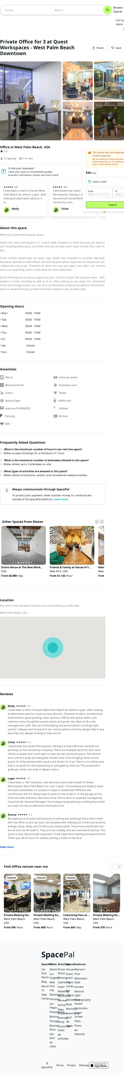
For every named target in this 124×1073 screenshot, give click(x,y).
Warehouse (73, 1000)
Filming (62, 978)
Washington (57, 994)
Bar (68, 990)
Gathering (64, 982)
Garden (79, 987)
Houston (55, 999)
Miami (53, 969)
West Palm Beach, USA (13, 613)
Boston (54, 1016)
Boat (69, 1004)
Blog (44, 981)
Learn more (61, 499)
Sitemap (84, 1065)
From (90, 191)
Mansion (71, 1009)
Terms (60, 1065)
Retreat (62, 1000)
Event (61, 987)
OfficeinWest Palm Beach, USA (25, 147)
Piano (77, 1025)
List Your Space (45, 973)
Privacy (71, 1065)
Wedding (63, 991)
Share (100, 48)
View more (7, 847)
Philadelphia (57, 1012)
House (70, 969)
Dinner (62, 1005)
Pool (77, 974)
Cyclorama (80, 1008)
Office (69, 995)
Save (118, 48)
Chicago (54, 1021)
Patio (77, 1021)
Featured (11, 877)
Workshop (64, 996)
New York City (52, 986)
